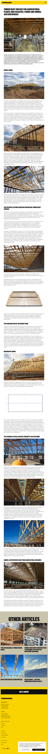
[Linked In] (6, 748)
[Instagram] (4, 748)
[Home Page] (7, 2)
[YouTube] (8, 748)
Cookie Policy (26, 746)
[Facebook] (2, 748)
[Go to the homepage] (6, 698)
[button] (45, 2)
